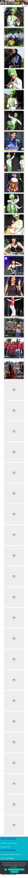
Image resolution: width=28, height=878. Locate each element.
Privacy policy (14, 871)
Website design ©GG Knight (9, 874)
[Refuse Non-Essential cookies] (26, 867)
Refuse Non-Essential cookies (16, 869)
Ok (5, 869)
